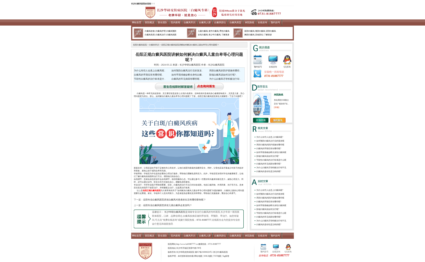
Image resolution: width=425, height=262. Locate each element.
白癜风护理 (161, 31)
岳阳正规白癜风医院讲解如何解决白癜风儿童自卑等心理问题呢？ (190, 45)
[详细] (276, 107)
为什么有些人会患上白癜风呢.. (150, 70)
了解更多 (225, 35)
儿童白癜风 (203, 31)
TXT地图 (217, 256)
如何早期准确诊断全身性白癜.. (187, 75)
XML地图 (208, 256)
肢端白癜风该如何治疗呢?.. (223, 75)
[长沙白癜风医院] (212, 17)
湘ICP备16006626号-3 (204, 252)
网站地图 (198, 256)
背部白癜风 (271, 31)
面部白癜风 (249, 31)
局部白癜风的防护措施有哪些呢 (270, 145)
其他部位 (259, 35)
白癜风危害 (150, 35)
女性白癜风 (203, 35)
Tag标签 (225, 256)
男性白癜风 (224, 31)
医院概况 (149, 22)
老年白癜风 (214, 31)
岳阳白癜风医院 (140, 45)
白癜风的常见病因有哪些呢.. (186, 79)
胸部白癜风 (249, 35)
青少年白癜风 (215, 35)
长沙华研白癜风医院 (174, 212)
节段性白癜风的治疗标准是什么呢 (271, 160)
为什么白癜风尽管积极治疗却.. (225, 79)
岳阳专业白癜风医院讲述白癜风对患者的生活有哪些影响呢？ (174, 199)
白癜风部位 (220, 22)
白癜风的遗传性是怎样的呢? (268, 171)
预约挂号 (275, 22)
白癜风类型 (235, 22)
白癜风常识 (189, 22)
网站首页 (136, 22)
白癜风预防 (171, 31)
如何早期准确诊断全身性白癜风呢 (271, 152)
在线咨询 (262, 22)
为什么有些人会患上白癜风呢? (269, 137)
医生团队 (162, 22)
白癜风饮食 (150, 31)
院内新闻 (175, 22)
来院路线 (249, 22)
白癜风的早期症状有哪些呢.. (148, 75)
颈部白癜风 (260, 31)
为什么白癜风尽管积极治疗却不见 (271, 167)
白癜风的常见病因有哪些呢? (268, 164)
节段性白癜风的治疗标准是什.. (150, 79)
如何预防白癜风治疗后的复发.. (187, 70)
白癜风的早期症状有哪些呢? (268, 148)
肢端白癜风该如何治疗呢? (267, 156)
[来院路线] (262, 115)
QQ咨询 (287, 67)
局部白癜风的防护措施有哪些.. (225, 70)
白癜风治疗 (161, 35)
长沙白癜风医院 (221, 252)
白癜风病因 (171, 35)
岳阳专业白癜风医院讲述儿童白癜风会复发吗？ (167, 205)
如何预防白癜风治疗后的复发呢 (270, 141)
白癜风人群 (205, 22)
